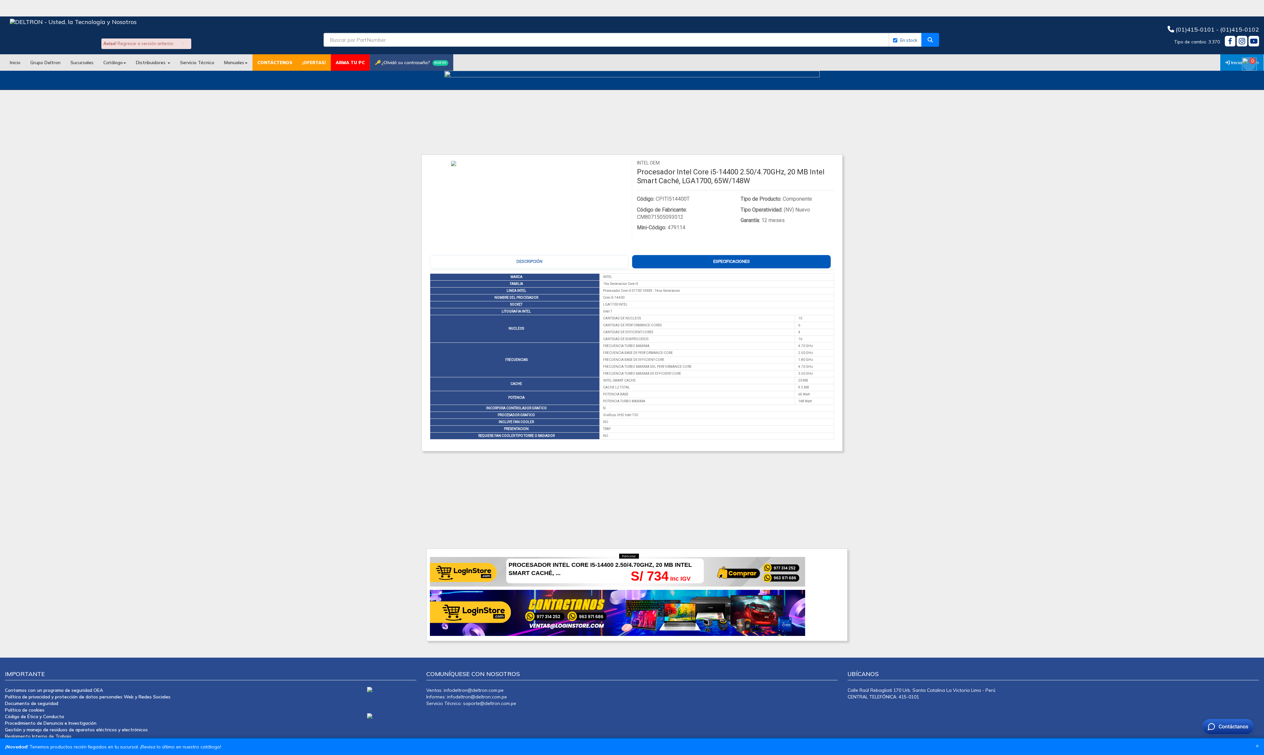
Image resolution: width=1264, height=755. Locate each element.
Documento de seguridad (31, 703)
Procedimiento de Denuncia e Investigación (50, 723)
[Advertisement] (623, 497)
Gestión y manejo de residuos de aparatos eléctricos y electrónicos (76, 729)
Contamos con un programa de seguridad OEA (54, 690)
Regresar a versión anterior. (146, 43)
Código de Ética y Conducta (34, 716)
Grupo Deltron (45, 62)
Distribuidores (151, 62)
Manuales (234, 62)
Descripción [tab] (529, 261)
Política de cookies (24, 710)
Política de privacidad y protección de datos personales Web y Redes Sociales (88, 696)
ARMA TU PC (350, 62)
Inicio (15, 62)
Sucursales (81, 62)
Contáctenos (274, 62)
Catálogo (113, 62)
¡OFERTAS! (314, 62)
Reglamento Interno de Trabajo (38, 736)
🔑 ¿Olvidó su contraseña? (410, 62)
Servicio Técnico (197, 62)
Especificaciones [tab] (731, 261)
